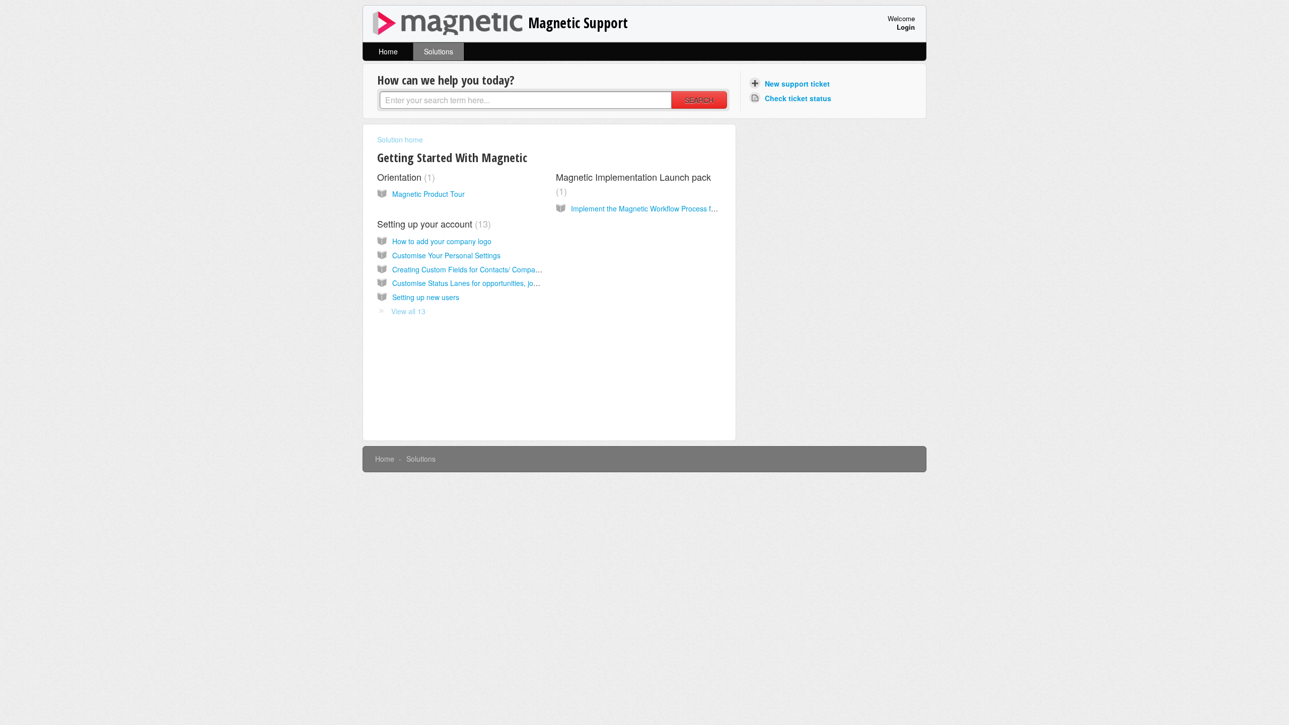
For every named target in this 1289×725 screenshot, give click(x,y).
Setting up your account (432, 223)
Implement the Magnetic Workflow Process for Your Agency (665, 208)
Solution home (400, 139)
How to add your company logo (441, 241)
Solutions (438, 51)
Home (388, 51)
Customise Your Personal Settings (446, 255)
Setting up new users (425, 297)
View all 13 (408, 311)
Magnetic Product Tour (428, 194)
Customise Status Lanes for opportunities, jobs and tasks (483, 283)
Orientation (404, 176)
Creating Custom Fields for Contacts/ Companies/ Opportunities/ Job (501, 269)
